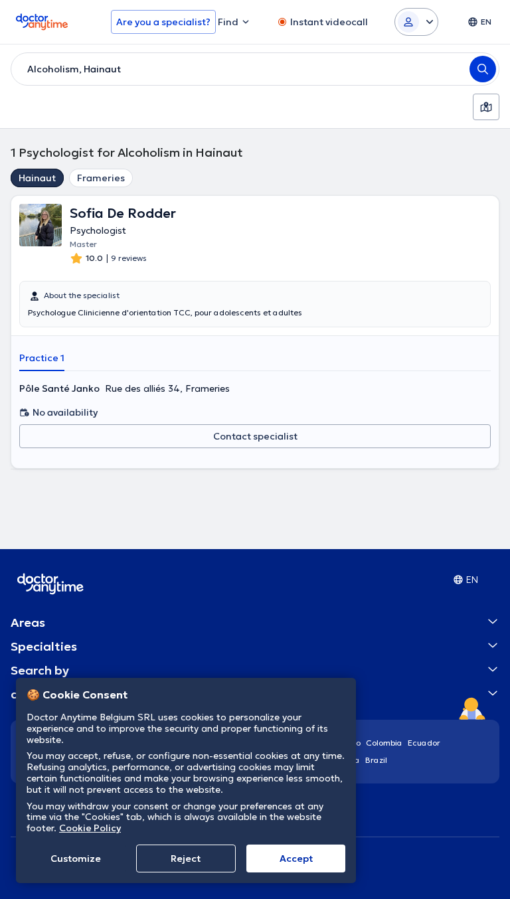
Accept (296, 858)
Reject (186, 858)
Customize (75, 858)
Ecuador (424, 743)
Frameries (101, 178)
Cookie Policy (90, 828)
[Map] (486, 107)
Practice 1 (41, 358)
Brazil (376, 760)
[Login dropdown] (416, 22)
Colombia (384, 743)
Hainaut (37, 178)
